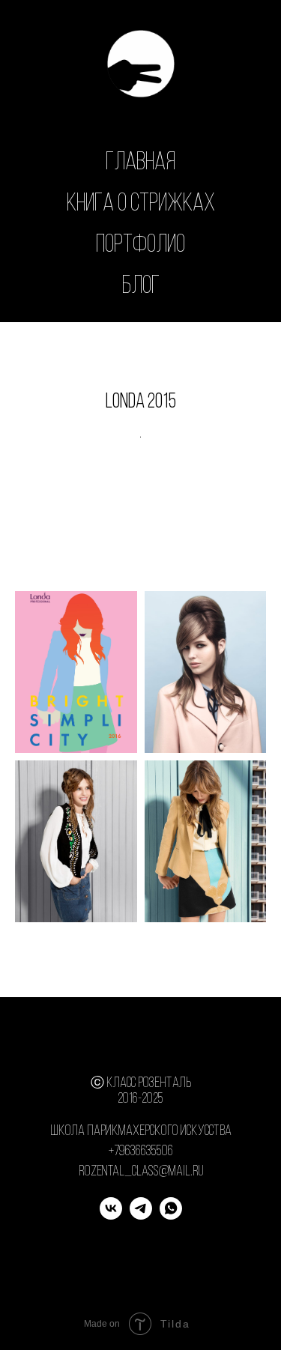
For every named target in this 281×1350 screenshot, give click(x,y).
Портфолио (140, 245)
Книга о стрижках (141, 204)
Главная (140, 163)
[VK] (111, 1215)
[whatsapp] (171, 1215)
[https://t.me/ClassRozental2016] (141, 1215)
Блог (141, 286)
